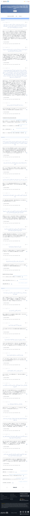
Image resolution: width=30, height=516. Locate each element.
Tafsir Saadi (11, 499)
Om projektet (2, 495)
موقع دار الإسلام (12, 493)
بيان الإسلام (11, 498)
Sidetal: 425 (2, 20)
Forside (1, 493)
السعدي (10, 43)
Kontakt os (2, 499)
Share (14, 11)
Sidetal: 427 (2, 288)
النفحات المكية (16, 43)
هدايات (19, 43)
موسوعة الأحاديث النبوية (13, 495)
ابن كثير (12, 43)
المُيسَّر (5, 43)
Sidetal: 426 (2, 137)
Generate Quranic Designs (4, 496)
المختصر (7, 43)
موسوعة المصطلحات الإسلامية (13, 496)
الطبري (13, 43)
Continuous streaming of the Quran (5, 498)
